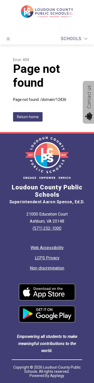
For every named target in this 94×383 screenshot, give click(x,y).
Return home (28, 117)
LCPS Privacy (47, 257)
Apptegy (57, 376)
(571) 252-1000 (47, 228)
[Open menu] (8, 39)
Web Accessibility (47, 247)
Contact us (89, 96)
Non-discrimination (47, 268)
